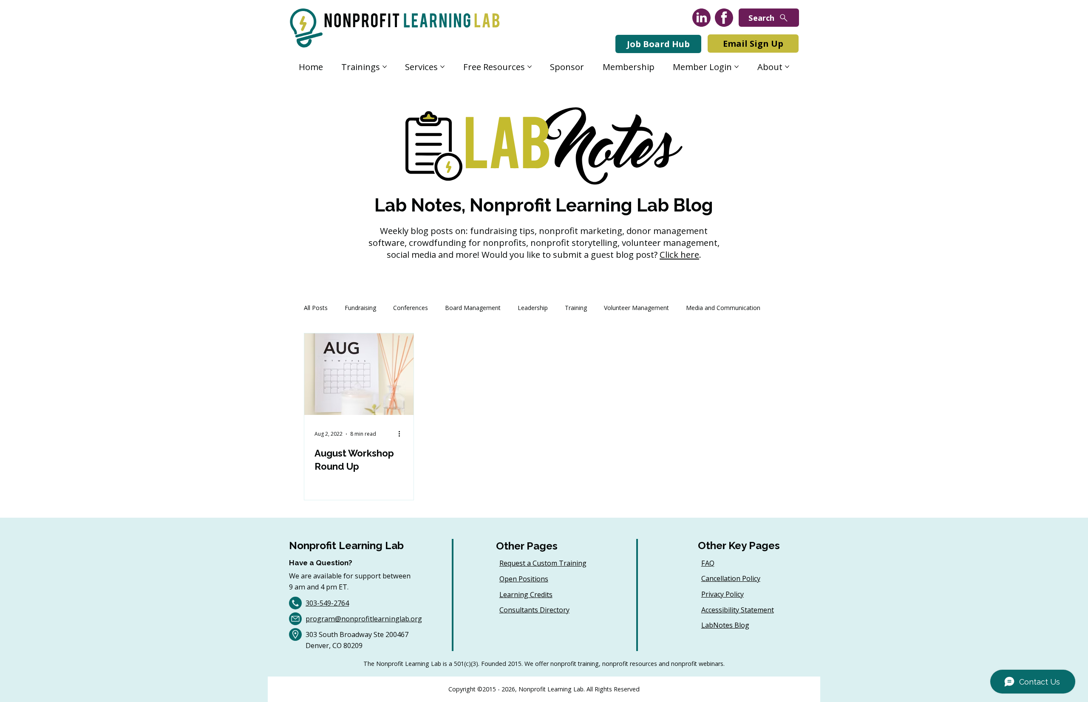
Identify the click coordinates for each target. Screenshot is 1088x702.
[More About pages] (787, 67)
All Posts (316, 308)
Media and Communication (723, 308)
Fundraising (360, 308)
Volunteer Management (636, 308)
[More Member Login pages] (736, 67)
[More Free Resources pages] (529, 67)
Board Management (473, 308)
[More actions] (402, 434)
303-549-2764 (327, 603)
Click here (679, 254)
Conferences (410, 308)
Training (576, 308)
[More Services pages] (442, 67)
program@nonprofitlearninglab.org (364, 618)
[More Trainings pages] (384, 67)
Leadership (533, 308)
